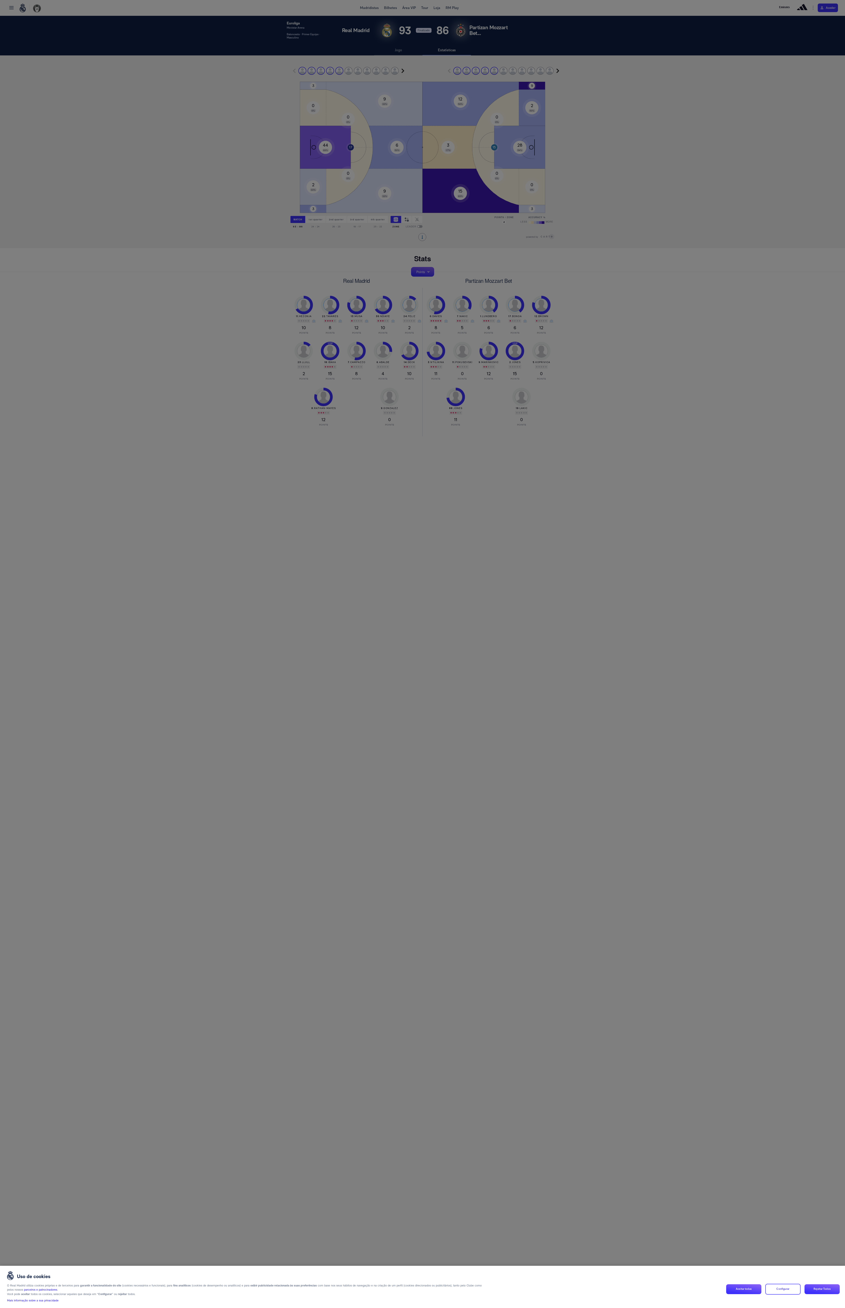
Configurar (782, 1289)
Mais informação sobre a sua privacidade (33, 1300)
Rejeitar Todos (822, 1289)
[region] (422, 1287)
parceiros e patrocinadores (40, 1290)
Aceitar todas (744, 1289)
